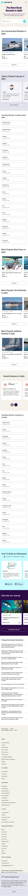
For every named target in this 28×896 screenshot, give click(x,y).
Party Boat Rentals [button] (6, 805)
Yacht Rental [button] (4, 798)
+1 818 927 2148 (5, 863)
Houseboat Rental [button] (6, 793)
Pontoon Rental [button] (5, 795)
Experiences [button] (5, 782)
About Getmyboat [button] (5, 742)
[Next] (16, 404)
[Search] (24, 21)
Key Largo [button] (4, 848)
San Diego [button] (4, 836)
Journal (4, 809)
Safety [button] (3, 778)
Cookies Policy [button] (5, 754)
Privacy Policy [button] (7, 886)
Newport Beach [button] (5, 841)
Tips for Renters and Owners (8, 822)
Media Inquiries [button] (5, 747)
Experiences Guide (6, 817)
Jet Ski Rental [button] (5, 788)
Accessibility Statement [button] (7, 756)
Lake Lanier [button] (4, 831)
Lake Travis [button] (4, 839)
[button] (12, 44)
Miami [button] (3, 829)
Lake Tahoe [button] (4, 834)
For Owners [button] (4, 773)
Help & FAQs (4, 860)
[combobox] (11, 21)
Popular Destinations (7, 826)
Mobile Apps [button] (4, 776)
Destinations (4, 819)
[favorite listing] (21, 52)
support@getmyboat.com (7, 865)
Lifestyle (3, 814)
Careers (3, 745)
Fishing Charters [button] (5, 790)
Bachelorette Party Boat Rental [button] (8, 802)
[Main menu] (26, 2)
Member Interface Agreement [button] (8, 759)
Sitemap (3, 761)
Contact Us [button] (4, 764)
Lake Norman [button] (5, 846)
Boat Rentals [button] (4, 786)
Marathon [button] (4, 853)
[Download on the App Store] (8, 584)
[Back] (12, 404)
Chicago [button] (3, 843)
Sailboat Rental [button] (5, 800)
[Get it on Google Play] (19, 584)
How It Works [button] (5, 771)
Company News (5, 812)
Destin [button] (3, 850)
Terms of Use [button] (13, 882)
